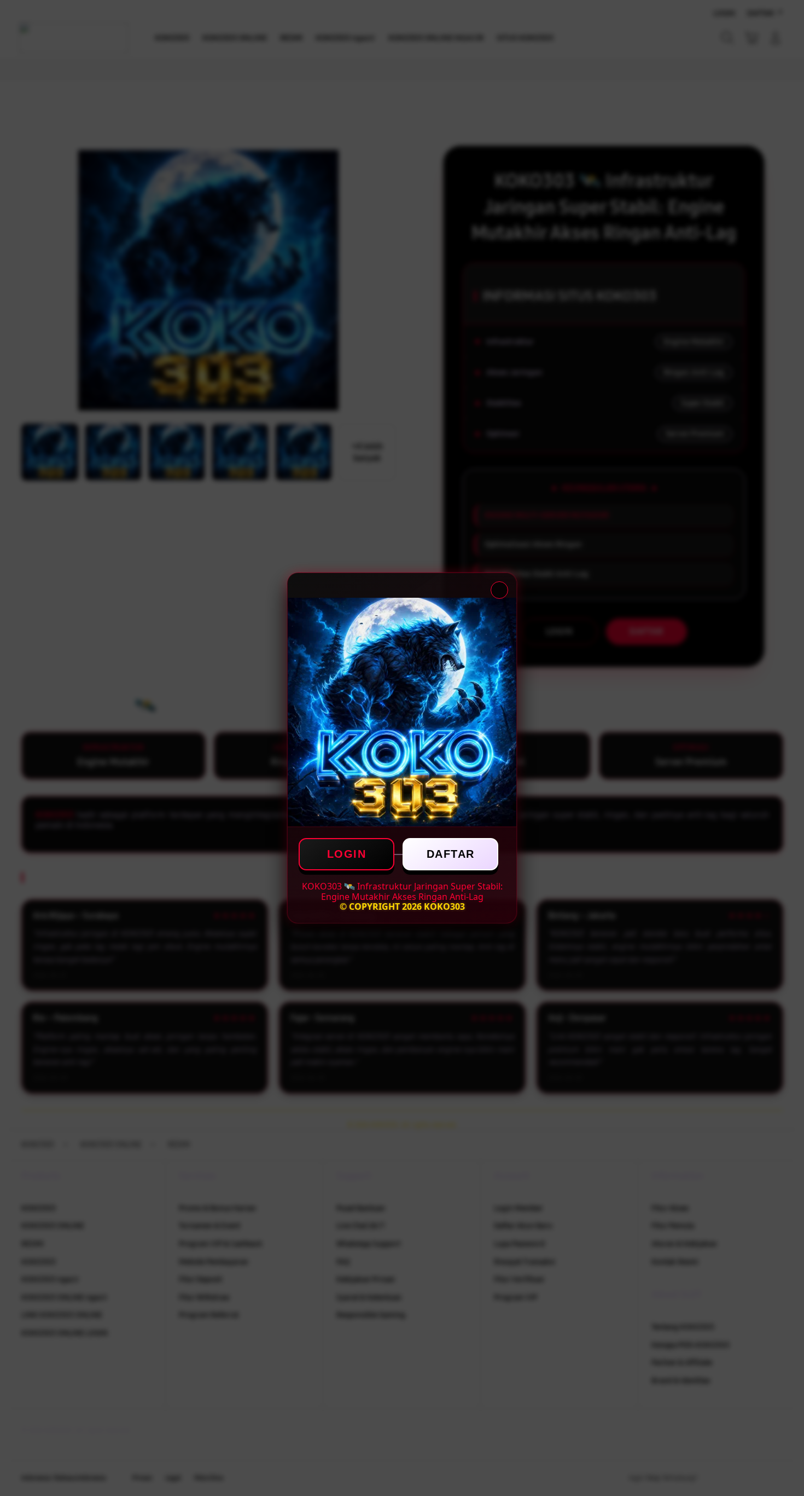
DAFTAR (451, 854)
